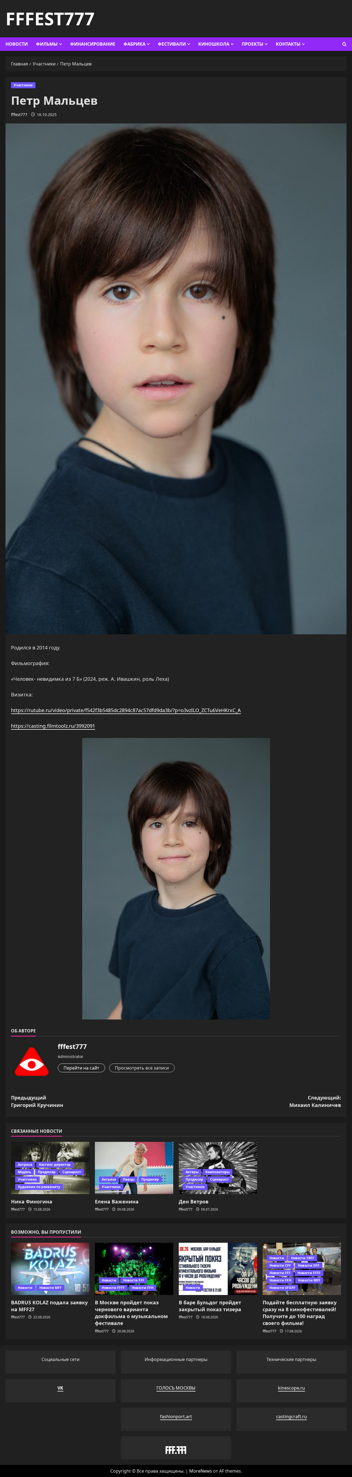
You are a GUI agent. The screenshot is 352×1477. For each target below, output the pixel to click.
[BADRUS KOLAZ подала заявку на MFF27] (50, 1269)
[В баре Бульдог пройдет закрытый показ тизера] (218, 1269)
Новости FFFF (113, 1287)
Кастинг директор (55, 1164)
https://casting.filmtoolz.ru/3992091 (53, 726)
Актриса (25, 1164)
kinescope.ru (291, 1388)
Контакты (288, 44)
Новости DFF (309, 1265)
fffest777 (50, 19)
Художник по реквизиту (39, 1186)
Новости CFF (280, 1265)
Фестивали (172, 44)
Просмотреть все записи (142, 1068)
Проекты (252, 44)
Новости (17, 44)
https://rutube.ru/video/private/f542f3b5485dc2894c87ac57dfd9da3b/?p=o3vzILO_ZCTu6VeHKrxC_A (126, 710)
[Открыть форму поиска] (344, 44)
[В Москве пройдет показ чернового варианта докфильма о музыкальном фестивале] (134, 1269)
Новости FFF (133, 1280)
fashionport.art (176, 1416)
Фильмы (47, 44)
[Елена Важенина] (134, 1168)
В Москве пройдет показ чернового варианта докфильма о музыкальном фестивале (131, 1313)
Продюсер (47, 1172)
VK (60, 1388)
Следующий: (315, 1101)
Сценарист (71, 1172)
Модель (24, 1172)
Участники (23, 85)
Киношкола (213, 44)
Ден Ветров (193, 1201)
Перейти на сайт (81, 1068)
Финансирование (92, 44)
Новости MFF (50, 1287)
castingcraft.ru (291, 1416)
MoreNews (200, 1471)
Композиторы (217, 1172)
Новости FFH (142, 1287)
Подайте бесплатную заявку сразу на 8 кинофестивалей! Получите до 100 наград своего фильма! (300, 1313)
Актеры (192, 1172)
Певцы (128, 1179)
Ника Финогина (31, 1201)
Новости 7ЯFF (302, 1258)
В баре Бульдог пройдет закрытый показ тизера (210, 1306)
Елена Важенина (117, 1201)
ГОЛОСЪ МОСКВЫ (176, 1388)
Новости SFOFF (282, 1287)
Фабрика (134, 44)
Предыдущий (37, 1101)
